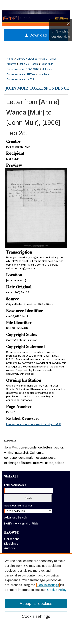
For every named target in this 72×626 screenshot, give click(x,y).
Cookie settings (48, 585)
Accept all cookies (36, 603)
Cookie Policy (56, 590)
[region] (36, 589)
